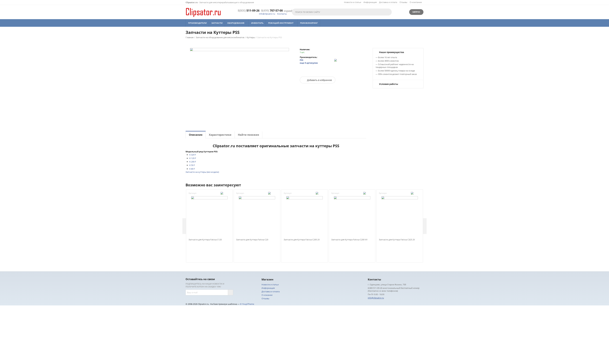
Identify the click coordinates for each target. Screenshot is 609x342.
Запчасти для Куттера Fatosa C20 (252, 239)
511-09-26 (248, 10)
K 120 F (192, 158)
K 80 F (192, 168)
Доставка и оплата (388, 2)
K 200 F (192, 161)
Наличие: (305, 49)
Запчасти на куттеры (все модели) (202, 172)
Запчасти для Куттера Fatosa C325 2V (397, 239)
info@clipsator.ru (267, 13)
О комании (267, 295)
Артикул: (193, 193)
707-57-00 (272, 10)
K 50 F (192, 165)
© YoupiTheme (247, 304)
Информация (370, 2)
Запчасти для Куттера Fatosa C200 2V (302, 239)
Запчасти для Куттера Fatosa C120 (205, 239)
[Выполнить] (230, 292)
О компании (416, 2)
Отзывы (403, 2)
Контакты (282, 13)
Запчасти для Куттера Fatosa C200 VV (349, 239)
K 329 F (192, 154)
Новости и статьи (352, 2)
